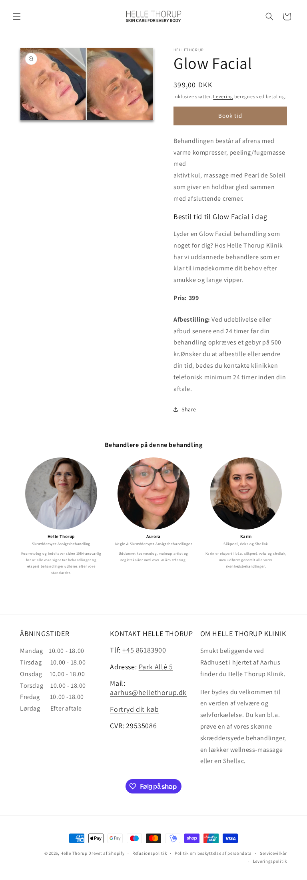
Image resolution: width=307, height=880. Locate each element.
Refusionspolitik (149, 853)
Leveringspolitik (270, 861)
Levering (223, 96)
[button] (17, 16)
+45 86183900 (144, 649)
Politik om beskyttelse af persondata (213, 853)
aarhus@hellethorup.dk (148, 692)
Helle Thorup (73, 853)
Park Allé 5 (156, 666)
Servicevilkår (273, 853)
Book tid (230, 115)
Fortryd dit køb (134, 709)
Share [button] (188, 409)
